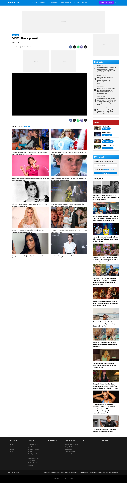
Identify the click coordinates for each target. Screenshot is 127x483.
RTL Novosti (99, 157)
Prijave (84, 3)
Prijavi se (106, 173)
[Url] (85, 46)
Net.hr (27, 126)
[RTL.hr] (13, 3)
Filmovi (12, 447)
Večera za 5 (68, 454)
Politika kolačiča (83, 472)
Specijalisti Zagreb (33, 449)
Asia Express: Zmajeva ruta (34, 455)
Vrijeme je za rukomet (71, 444)
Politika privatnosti (65, 472)
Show (96, 122)
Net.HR (76, 3)
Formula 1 (30, 465)
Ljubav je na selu (70, 451)
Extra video (66, 3)
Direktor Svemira (33, 463)
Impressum (47, 472)
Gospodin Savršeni (33, 458)
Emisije (43, 3)
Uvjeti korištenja (55, 472)
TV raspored (53, 3)
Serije (11, 444)
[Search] (116, 3)
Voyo (11, 451)
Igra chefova (32, 447)
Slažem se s (105, 169)
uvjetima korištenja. (108, 169)
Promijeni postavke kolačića (97, 472)
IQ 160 (30, 451)
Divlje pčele (31, 460)
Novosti (34, 3)
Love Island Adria (33, 444)
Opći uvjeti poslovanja (111, 472)
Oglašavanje (74, 472)
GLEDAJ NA (104, 3)
